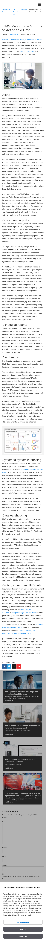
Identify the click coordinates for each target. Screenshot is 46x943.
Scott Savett (14, 34)
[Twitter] (14, 666)
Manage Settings (23, 922)
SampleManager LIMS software (24, 612)
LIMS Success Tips (26, 51)
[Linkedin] (9, 666)
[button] (39, 4)
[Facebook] (4, 666)
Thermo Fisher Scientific (13, 4)
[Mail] (18, 666)
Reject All (23, 929)
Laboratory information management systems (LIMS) (22, 39)
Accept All (23, 936)
